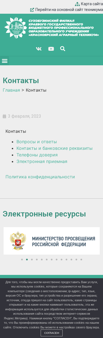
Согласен (51, 332)
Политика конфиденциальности (40, 176)
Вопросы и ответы (36, 141)
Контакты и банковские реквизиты (54, 148)
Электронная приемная (41, 161)
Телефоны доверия (37, 154)
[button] (4, 60)
